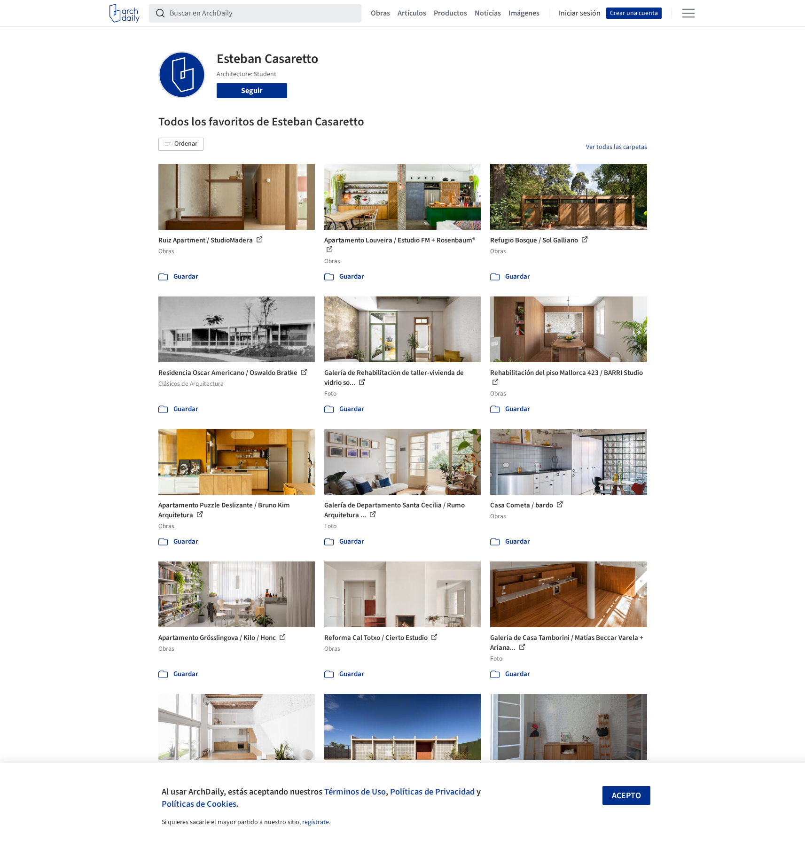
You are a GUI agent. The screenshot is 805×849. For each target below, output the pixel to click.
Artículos (412, 13)
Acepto (626, 796)
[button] (180, 144)
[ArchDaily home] (124, 13)
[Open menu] (688, 13)
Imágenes (523, 13)
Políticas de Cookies (199, 804)
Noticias (488, 13)
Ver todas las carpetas (616, 147)
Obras (380, 13)
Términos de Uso (355, 792)
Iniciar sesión (580, 13)
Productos (450, 13)
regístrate (315, 822)
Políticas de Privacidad (432, 792)
